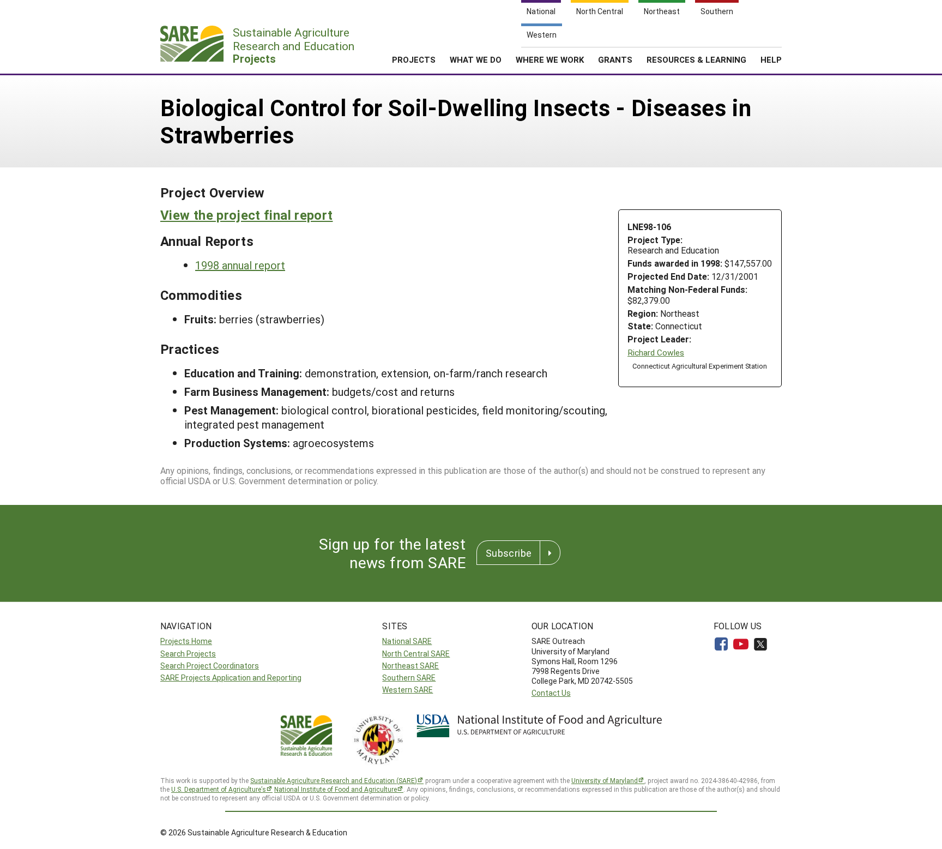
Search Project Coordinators (209, 665)
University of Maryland (604, 780)
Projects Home (186, 641)
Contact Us (551, 693)
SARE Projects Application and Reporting (230, 677)
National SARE (407, 641)
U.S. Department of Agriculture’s (218, 789)
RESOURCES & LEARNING (696, 59)
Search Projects (188, 653)
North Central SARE (416, 653)
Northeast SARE (410, 665)
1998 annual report (240, 265)
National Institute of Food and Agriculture (335, 789)
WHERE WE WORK (550, 59)
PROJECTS (414, 59)
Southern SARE (409, 677)
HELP (771, 59)
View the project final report (246, 215)
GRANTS (615, 59)
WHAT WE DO (476, 59)
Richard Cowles (655, 352)
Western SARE (407, 689)
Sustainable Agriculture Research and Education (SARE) (333, 780)
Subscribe (509, 552)
